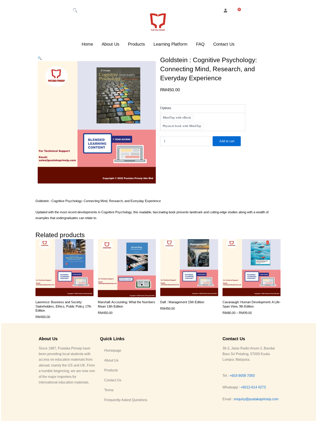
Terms (109, 390)
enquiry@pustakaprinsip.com (256, 399)
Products (136, 44)
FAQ (200, 44)
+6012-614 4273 (253, 387)
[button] (40, 58)
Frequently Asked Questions (125, 400)
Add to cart (226, 141)
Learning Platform (170, 44)
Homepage (112, 350)
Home (87, 44)
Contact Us (224, 44)
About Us (110, 44)
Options (165, 108)
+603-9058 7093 (242, 375)
